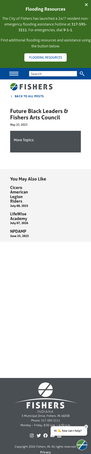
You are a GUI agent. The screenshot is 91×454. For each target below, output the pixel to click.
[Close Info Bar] (86, 5)
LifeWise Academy (18, 216)
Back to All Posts (29, 96)
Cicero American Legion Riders (19, 194)
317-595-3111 (50, 420)
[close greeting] (86, 427)
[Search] (82, 73)
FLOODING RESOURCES (45, 57)
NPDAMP (18, 231)
